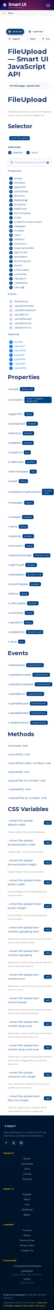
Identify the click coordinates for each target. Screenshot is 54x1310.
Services (27, 1179)
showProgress (22, 261)
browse (18, 341)
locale (17, 217)
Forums (27, 1230)
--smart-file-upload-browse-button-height (22, 862)
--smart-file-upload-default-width (20, 822)
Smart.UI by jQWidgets (14, 1295)
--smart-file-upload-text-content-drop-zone (23, 1024)
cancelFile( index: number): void (30, 763)
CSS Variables (28, 809)
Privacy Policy (27, 1245)
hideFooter (20, 208)
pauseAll (19, 355)
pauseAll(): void (19, 771)
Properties (14, 170)
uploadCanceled (24, 305)
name (17, 235)
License (27, 1173)
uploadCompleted (25, 310)
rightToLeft (20, 252)
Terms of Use (27, 1240)
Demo (27, 1158)
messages (19, 226)
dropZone (20, 204)
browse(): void (19, 745)
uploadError (21, 314)
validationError (22, 327)
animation (20, 182)
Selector (20, 126)
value (17, 287)
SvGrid (27, 1279)
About (27, 1235)
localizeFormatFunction (28, 222)
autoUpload (21, 191)
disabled (19, 200)
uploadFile (20, 368)
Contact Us (27, 1250)
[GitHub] (21, 1143)
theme (18, 265)
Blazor (27, 1214)
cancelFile (20, 350)
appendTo (20, 187)
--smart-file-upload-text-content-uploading (23, 953)
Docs (10, 13)
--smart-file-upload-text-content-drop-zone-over (23, 1047)
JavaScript (27, 1209)
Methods (13, 334)
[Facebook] (6, 1143)
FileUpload (27, 99)
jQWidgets (27, 1271)
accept (18, 178)
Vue (27, 1204)
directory (19, 195)
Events (12, 294)
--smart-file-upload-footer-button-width (25, 882)
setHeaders (20, 256)
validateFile (20, 283)
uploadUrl (20, 278)
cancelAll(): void (20, 754)
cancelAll (19, 346)
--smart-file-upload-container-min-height (22, 1074)
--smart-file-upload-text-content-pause (23, 1000)
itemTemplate (22, 213)
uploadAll (20, 363)
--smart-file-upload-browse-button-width (22, 842)
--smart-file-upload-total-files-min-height (24, 1098)
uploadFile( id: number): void (28, 798)
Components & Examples (27, 1266)
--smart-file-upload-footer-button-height (25, 906)
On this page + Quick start (25, 85)
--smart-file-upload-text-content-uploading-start (23, 929)
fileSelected (21, 301)
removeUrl (20, 243)
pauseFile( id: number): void (27, 780)
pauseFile (19, 359)
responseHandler (24, 248)
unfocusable (21, 269)
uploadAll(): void (20, 789)
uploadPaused (22, 319)
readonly (19, 239)
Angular (27, 1194)
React (27, 1199)
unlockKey (20, 274)
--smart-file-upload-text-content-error (23, 976)
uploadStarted (22, 323)
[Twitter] (13, 1143)
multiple (19, 230)
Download (27, 1163)
